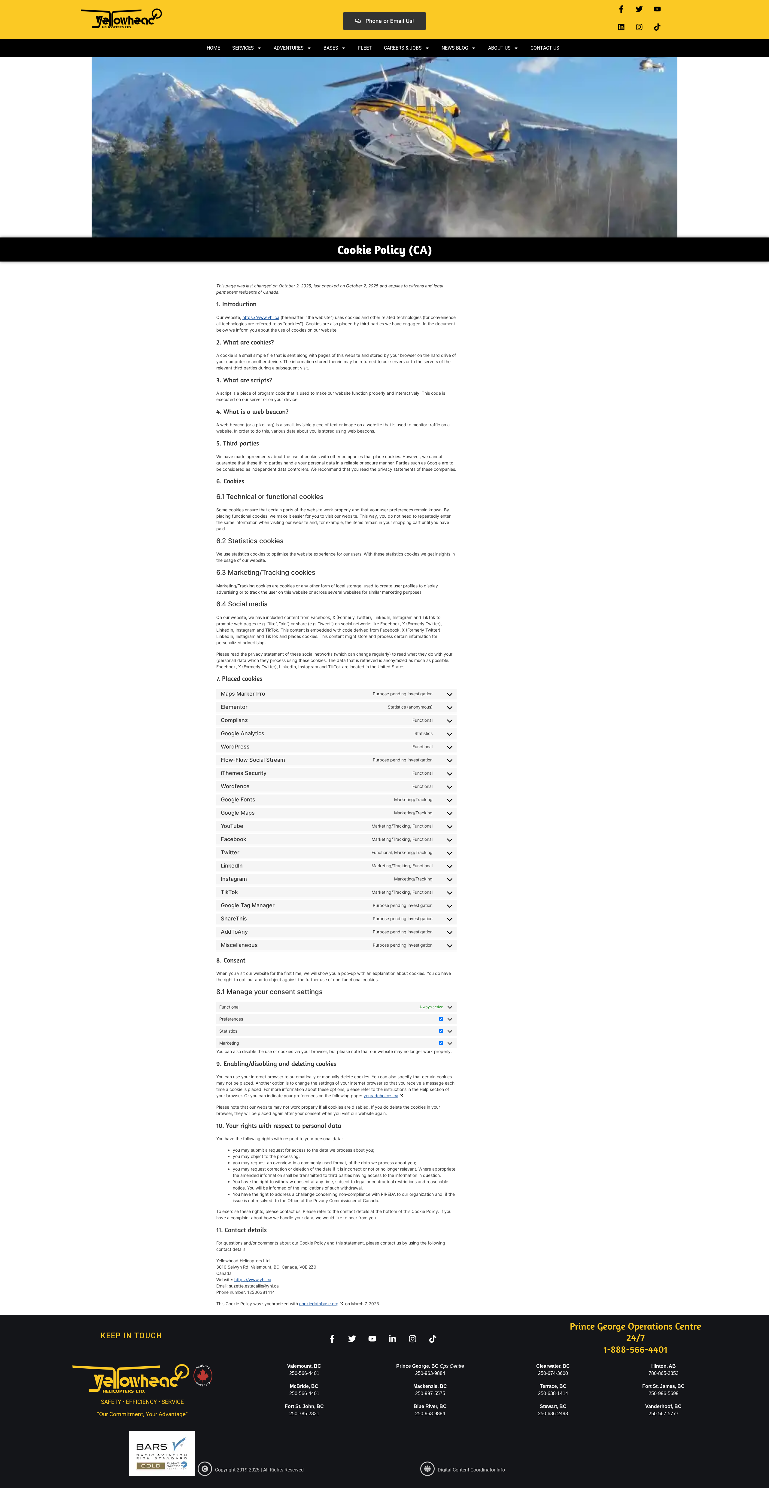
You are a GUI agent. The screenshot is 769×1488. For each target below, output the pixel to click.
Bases (331, 48)
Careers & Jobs (403, 48)
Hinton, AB (663, 1366)
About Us (499, 48)
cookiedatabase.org (319, 1303)
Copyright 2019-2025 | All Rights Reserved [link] (259, 1470)
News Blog (455, 48)
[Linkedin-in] (392, 1339)
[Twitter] (639, 9)
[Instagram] (639, 27)
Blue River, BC (430, 1406)
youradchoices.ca (380, 1095)
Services (243, 48)
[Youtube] (657, 9)
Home (213, 48)
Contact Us (544, 48)
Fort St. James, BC (663, 1386)
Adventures (289, 48)
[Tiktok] (657, 27)
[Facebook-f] (621, 9)
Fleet (365, 48)
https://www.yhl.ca (260, 317)
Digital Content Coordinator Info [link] (471, 1470)
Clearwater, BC (553, 1366)
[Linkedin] (621, 27)
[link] (205, 1469)
